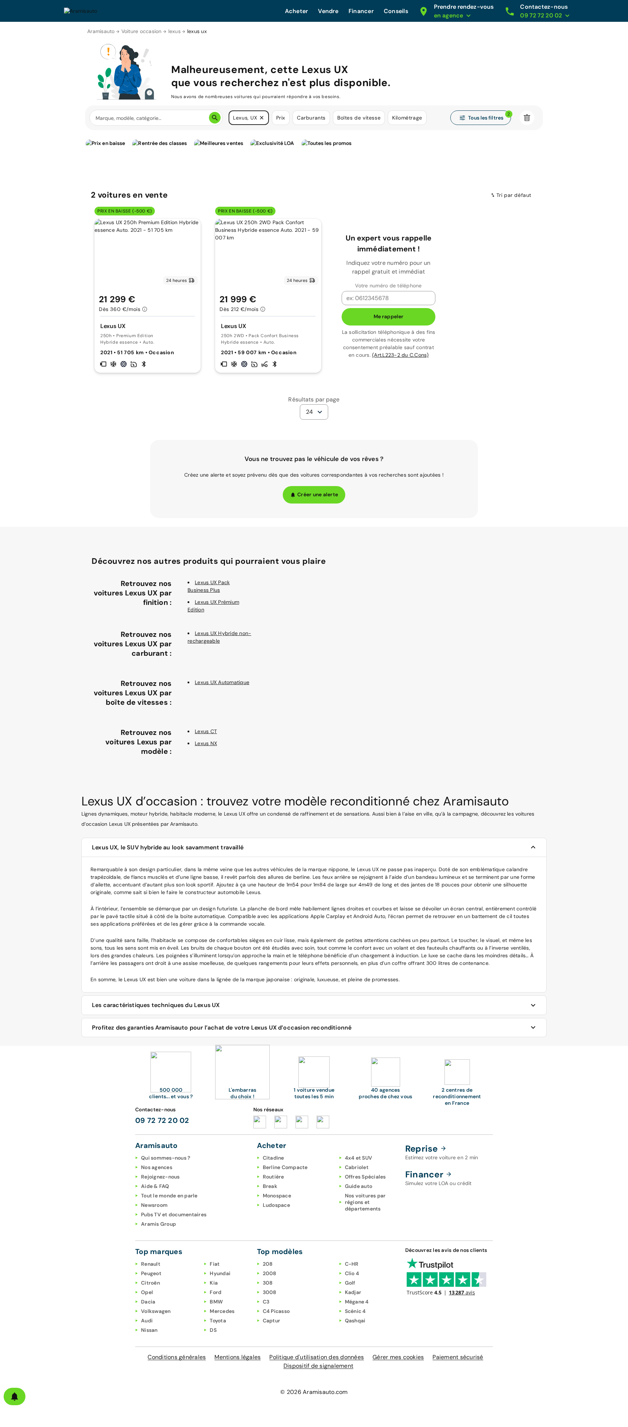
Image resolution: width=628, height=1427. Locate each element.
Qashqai (355, 1320)
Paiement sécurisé (457, 1357)
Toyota (218, 1320)
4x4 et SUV (359, 1158)
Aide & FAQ (155, 1186)
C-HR (352, 1264)
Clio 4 (352, 1273)
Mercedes (222, 1311)
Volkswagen (156, 1311)
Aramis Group (158, 1224)
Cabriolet (357, 1167)
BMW (216, 1301)
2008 (270, 1273)
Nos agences (156, 1167)
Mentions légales (237, 1357)
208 (268, 1264)
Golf (350, 1283)
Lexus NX (206, 743)
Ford (215, 1292)
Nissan (149, 1330)
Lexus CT (206, 731)
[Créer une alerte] (14, 1396)
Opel (147, 1292)
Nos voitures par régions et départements (365, 1202)
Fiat (215, 1264)
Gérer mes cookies (398, 1357)
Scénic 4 (355, 1311)
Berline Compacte (285, 1167)
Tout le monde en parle (169, 1195)
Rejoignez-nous (160, 1176)
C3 (266, 1301)
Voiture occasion (141, 31)
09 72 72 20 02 (162, 1120)
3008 (270, 1292)
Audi (147, 1320)
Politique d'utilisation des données (316, 1357)
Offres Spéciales (365, 1176)
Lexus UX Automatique (222, 682)
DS (213, 1330)
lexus (174, 31)
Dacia (148, 1301)
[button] (262, 118)
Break (270, 1186)
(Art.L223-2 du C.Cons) (400, 355)
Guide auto (359, 1186)
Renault (150, 1264)
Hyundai (220, 1273)
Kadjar (353, 1292)
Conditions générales (177, 1357)
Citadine (273, 1158)
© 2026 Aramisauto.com (313, 1392)
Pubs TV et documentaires (173, 1214)
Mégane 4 (357, 1301)
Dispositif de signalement (318, 1366)
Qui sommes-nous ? (165, 1158)
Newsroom (154, 1205)
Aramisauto (101, 31)
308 (268, 1283)
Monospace (277, 1195)
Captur (272, 1320)
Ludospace (276, 1205)
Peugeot (151, 1273)
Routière (273, 1176)
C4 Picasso (276, 1311)
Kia (214, 1283)
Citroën (150, 1283)
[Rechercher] (215, 118)
